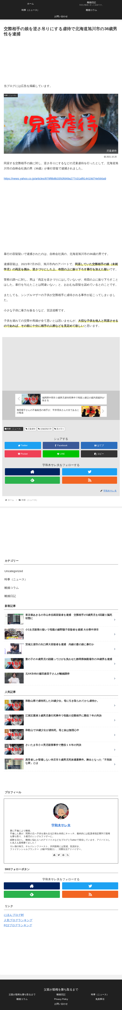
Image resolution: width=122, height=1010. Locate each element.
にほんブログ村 (14, 915)
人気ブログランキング (18, 920)
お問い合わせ (61, 1004)
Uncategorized (13, 571)
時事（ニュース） (14, 429)
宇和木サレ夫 (61, 825)
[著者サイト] (32, 471)
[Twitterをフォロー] (89, 471)
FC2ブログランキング (18, 925)
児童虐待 (31, 429)
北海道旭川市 (46, 429)
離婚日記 (10, 596)
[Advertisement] (61, 61)
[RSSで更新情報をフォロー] (89, 480)
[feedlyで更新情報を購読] (32, 480)
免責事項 (99, 999)
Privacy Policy (61, 999)
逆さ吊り (60, 429)
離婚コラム (11, 587)
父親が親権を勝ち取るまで (22, 994)
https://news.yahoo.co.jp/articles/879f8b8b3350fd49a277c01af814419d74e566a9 (55, 178)
